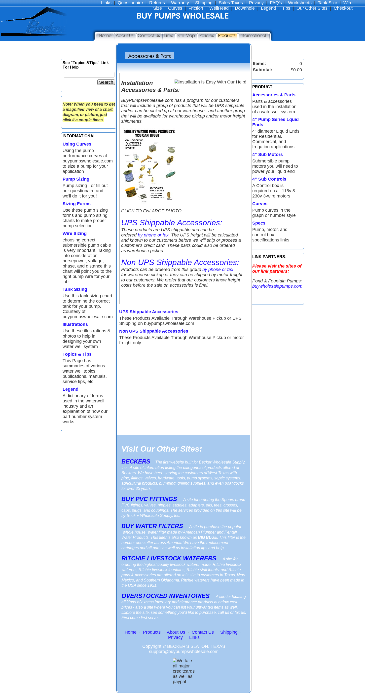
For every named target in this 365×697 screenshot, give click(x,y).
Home (131, 632)
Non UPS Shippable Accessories (153, 331)
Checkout (343, 8)
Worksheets (300, 2)
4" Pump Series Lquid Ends (275, 122)
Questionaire (130, 2)
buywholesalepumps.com (277, 286)
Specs (258, 223)
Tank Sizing (75, 289)
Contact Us (203, 632)
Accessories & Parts (273, 94)
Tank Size (327, 2)
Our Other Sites (312, 8)
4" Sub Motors (267, 154)
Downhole (245, 8)
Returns (157, 2)
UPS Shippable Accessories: (171, 222)
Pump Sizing (76, 179)
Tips (286, 8)
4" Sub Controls (269, 179)
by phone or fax (153, 234)
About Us (176, 632)
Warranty (180, 2)
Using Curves (77, 144)
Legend (268, 8)
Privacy (256, 2)
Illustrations (75, 324)
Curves (259, 203)
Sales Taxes (231, 2)
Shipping (204, 2)
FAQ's (276, 2)
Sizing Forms (77, 203)
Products (152, 632)
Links (106, 2)
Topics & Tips (77, 354)
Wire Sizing (75, 233)
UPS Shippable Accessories (148, 311)
